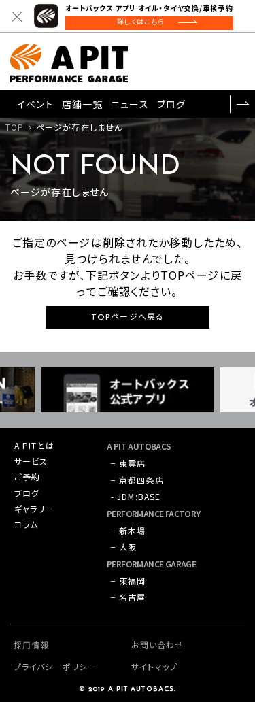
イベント (35, 104)
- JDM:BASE (135, 496)
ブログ (171, 104)
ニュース (129, 104)
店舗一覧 (82, 104)
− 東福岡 (128, 580)
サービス (31, 461)
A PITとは (34, 445)
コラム (26, 524)
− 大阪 (124, 546)
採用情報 (31, 644)
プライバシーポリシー (55, 666)
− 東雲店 (128, 463)
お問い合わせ (157, 644)
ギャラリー (34, 508)
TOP (14, 127)
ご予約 (27, 476)
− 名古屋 (128, 597)
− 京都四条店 (137, 480)
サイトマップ (154, 666)
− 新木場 (128, 530)
